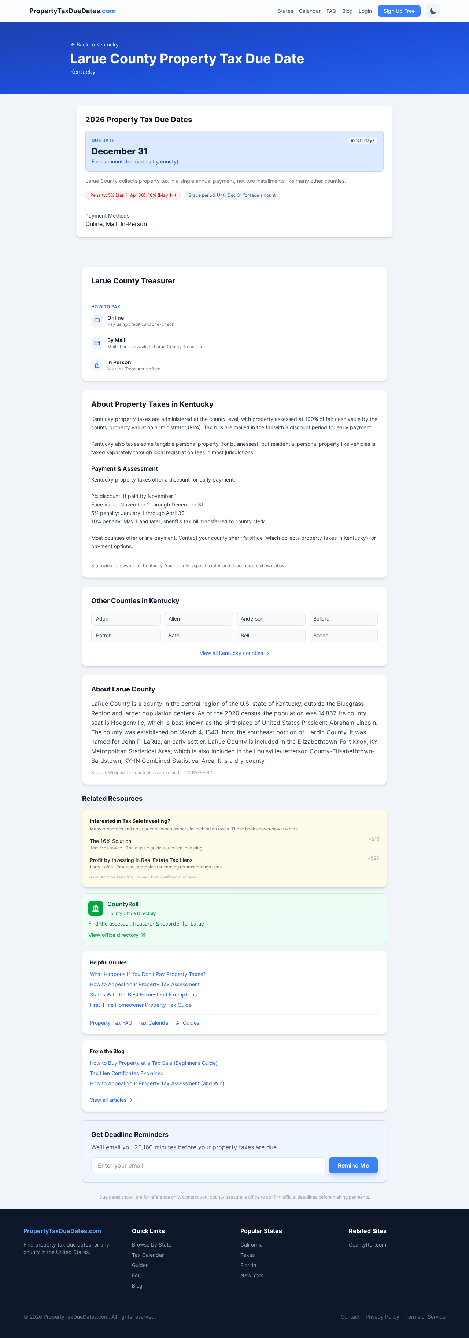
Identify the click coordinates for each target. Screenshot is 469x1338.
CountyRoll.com (367, 1244)
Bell (245, 635)
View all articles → (111, 1100)
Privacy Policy (382, 1316)
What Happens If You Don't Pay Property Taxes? (148, 974)
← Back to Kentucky (94, 44)
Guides (140, 1265)
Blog (347, 11)
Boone (320, 635)
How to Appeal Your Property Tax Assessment (145, 984)
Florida (248, 1265)
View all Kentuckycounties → (234, 653)
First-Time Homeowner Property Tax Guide (141, 1005)
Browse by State (151, 1244)
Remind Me (353, 1165)
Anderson (252, 618)
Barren (104, 635)
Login (365, 11)
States (285, 11)
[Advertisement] (36, 376)
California (251, 1244)
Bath (174, 635)
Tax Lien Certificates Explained (127, 1073)
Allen (174, 618)
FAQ (331, 11)
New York (251, 1275)
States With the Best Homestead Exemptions (143, 994)
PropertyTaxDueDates (72, 11)
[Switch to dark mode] (433, 11)
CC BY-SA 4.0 (199, 772)
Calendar (310, 11)
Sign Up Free (399, 11)
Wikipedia (118, 772)
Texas (247, 1255)
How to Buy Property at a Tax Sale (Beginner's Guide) (154, 1063)
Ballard (321, 618)
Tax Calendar (154, 1022)
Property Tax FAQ (111, 1022)
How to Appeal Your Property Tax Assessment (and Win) (157, 1083)
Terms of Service (425, 1316)
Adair (102, 618)
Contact (350, 1316)
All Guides (187, 1022)
